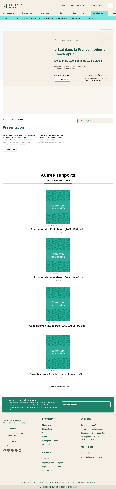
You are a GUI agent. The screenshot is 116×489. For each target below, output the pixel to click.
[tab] (9, 13)
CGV (74, 482)
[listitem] (5, 450)
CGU (69, 482)
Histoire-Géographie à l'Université (53, 18)
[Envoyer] (108, 404)
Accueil (7, 18)
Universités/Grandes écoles (30, 18)
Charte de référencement (86, 482)
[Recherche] (110, 5)
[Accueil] (12, 5)
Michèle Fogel (17, 119)
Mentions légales (61, 482)
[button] (62, 5)
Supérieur (15, 18)
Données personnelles (28, 482)
